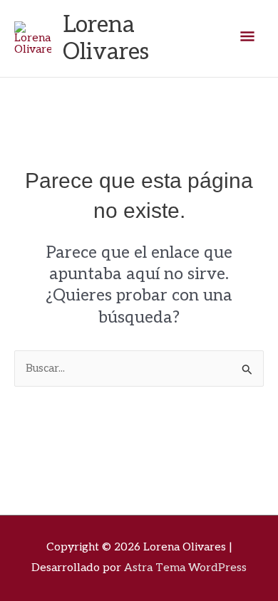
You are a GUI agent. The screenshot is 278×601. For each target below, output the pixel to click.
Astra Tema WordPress (185, 568)
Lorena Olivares (106, 38)
